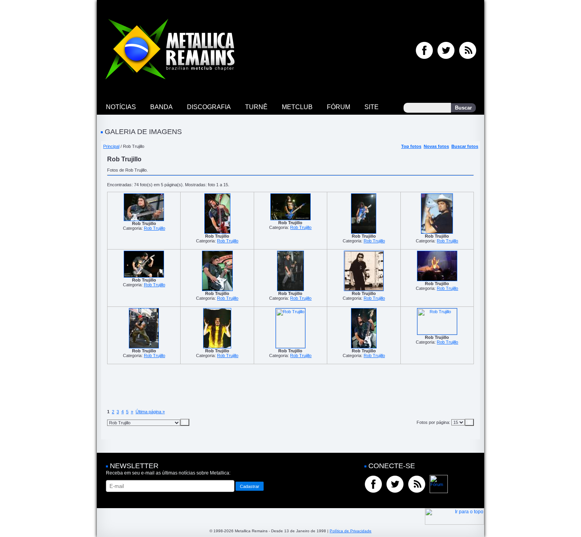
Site (371, 107)
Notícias (121, 107)
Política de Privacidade (351, 531)
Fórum (338, 107)
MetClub (297, 107)
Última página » (150, 411)
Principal (111, 146)
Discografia (209, 107)
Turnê (256, 107)
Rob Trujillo (154, 228)
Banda (161, 107)
